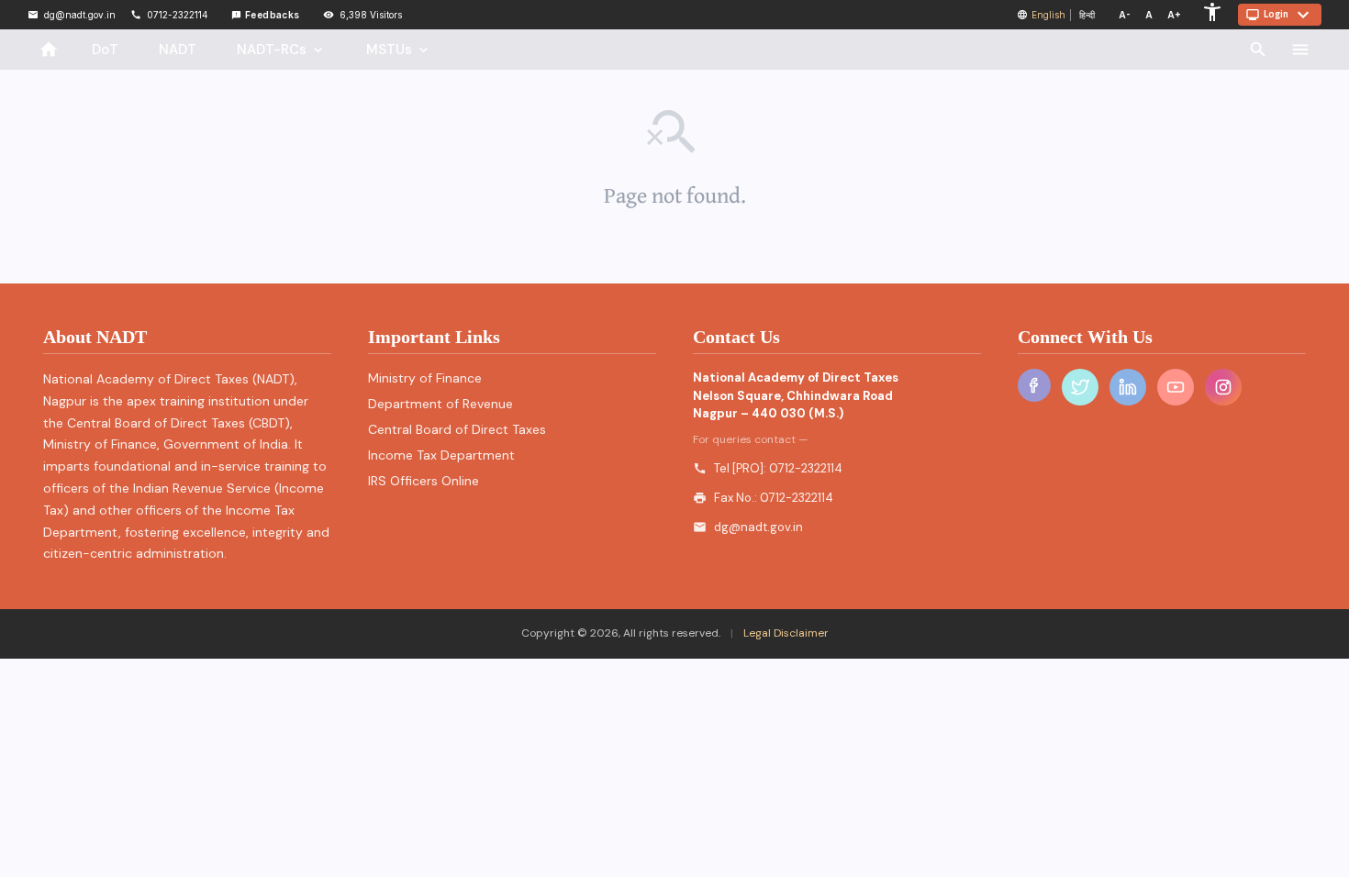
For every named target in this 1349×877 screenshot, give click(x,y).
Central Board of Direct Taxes (457, 429)
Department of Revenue (440, 403)
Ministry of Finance (425, 378)
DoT (105, 49)
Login (1279, 15)
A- (1125, 14)
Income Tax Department (441, 455)
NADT (177, 49)
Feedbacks (265, 14)
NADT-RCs (281, 49)
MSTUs (398, 49)
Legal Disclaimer (785, 633)
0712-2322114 (805, 468)
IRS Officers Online (423, 480)
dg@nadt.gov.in (758, 527)
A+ (1174, 14)
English (1048, 14)
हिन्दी (1087, 14)
